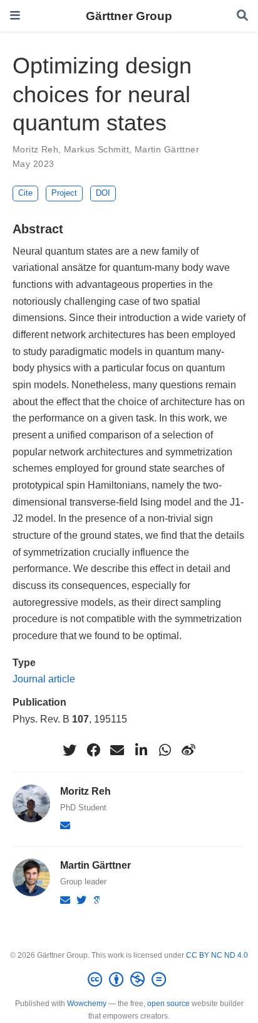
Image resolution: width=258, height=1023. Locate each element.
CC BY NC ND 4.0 (217, 955)
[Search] (242, 16)
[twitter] (69, 750)
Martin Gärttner (167, 149)
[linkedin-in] (141, 750)
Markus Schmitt (96, 149)
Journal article (44, 678)
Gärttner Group (129, 16)
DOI (103, 193)
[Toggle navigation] (15, 15)
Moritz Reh (35, 149)
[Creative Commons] (129, 980)
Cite (25, 193)
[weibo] (188, 750)
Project (64, 193)
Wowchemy (86, 1003)
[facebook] (93, 750)
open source (168, 1003)
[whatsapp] (164, 750)
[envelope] (117, 750)
